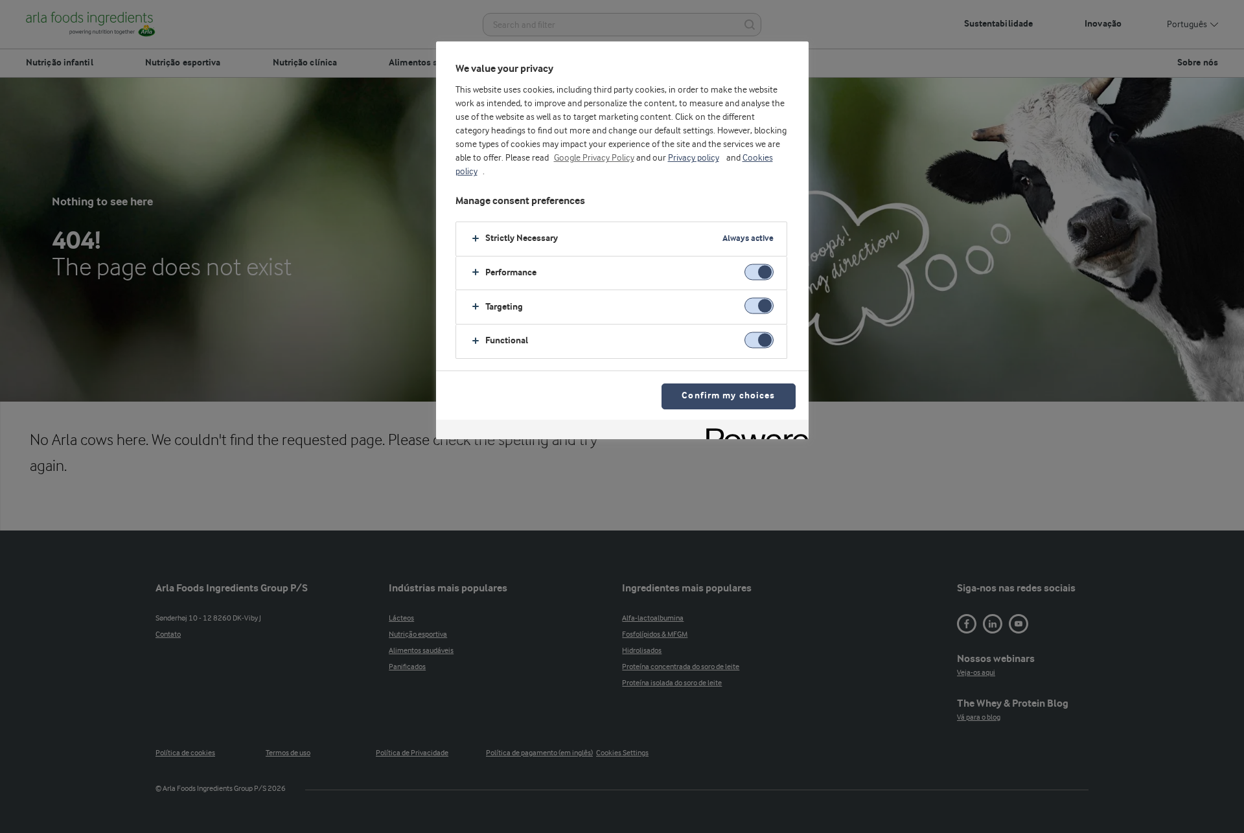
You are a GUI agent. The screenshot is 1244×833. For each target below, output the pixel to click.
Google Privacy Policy (594, 158)
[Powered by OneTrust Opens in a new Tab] (753, 431)
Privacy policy (693, 158)
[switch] (759, 272)
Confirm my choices (728, 396)
